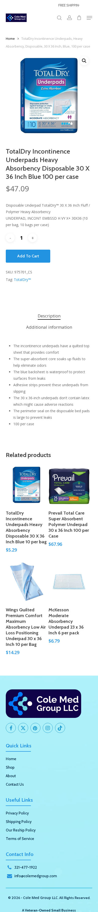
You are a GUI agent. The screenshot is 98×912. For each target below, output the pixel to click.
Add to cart (28, 256)
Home (10, 38)
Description (49, 316)
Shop (10, 767)
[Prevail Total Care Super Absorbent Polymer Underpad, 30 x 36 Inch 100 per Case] (69, 485)
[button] (89, 17)
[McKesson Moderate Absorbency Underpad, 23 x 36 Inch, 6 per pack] (69, 581)
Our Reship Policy (21, 830)
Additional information (49, 327)
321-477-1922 (25, 867)
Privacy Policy (17, 813)
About (11, 776)
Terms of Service (20, 838)
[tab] (49, 316)
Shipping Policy (19, 821)
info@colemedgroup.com (35, 876)
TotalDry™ (22, 279)
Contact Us (15, 784)
